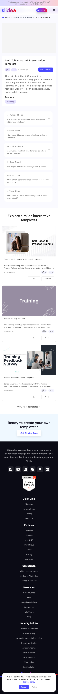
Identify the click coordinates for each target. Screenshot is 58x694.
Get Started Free (29, 433)
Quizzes (29, 549)
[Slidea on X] (18, 469)
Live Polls (29, 535)
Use (34, 279)
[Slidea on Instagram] (32, 469)
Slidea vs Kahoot (29, 581)
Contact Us (29, 607)
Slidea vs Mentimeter (29, 571)
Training (10, 102)
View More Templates (27, 407)
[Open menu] (54, 10)
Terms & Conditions (29, 628)
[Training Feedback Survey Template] (29, 360)
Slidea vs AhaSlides (29, 576)
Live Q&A (29, 540)
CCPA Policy (29, 662)
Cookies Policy (29, 667)
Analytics (29, 559)
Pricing (29, 513)
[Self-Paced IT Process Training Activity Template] (29, 241)
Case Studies (29, 593)
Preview (48, 279)
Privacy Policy (29, 633)
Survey (29, 554)
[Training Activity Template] (29, 301)
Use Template (45, 70)
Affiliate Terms (29, 648)
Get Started (41, 10)
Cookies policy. (29, 682)
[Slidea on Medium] (47, 469)
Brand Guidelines (29, 602)
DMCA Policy (29, 652)
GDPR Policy (29, 657)
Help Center (29, 612)
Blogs (29, 597)
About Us (29, 518)
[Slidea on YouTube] (40, 469)
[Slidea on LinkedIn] (25, 469)
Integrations (29, 509)
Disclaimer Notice (29, 643)
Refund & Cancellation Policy (29, 638)
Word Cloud (29, 545)
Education (29, 504)
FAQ (29, 617)
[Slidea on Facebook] (11, 469)
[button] (28, 118)
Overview (29, 530)
